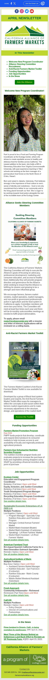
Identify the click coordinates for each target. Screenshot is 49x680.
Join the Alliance (24, 82)
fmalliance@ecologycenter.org (33, 672)
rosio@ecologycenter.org (16, 321)
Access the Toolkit (24, 417)
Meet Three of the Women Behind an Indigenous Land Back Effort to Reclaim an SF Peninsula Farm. (24, 636)
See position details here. (15, 501)
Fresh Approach (11, 588)
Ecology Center (11, 477)
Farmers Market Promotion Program (21, 431)
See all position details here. (16, 540)
